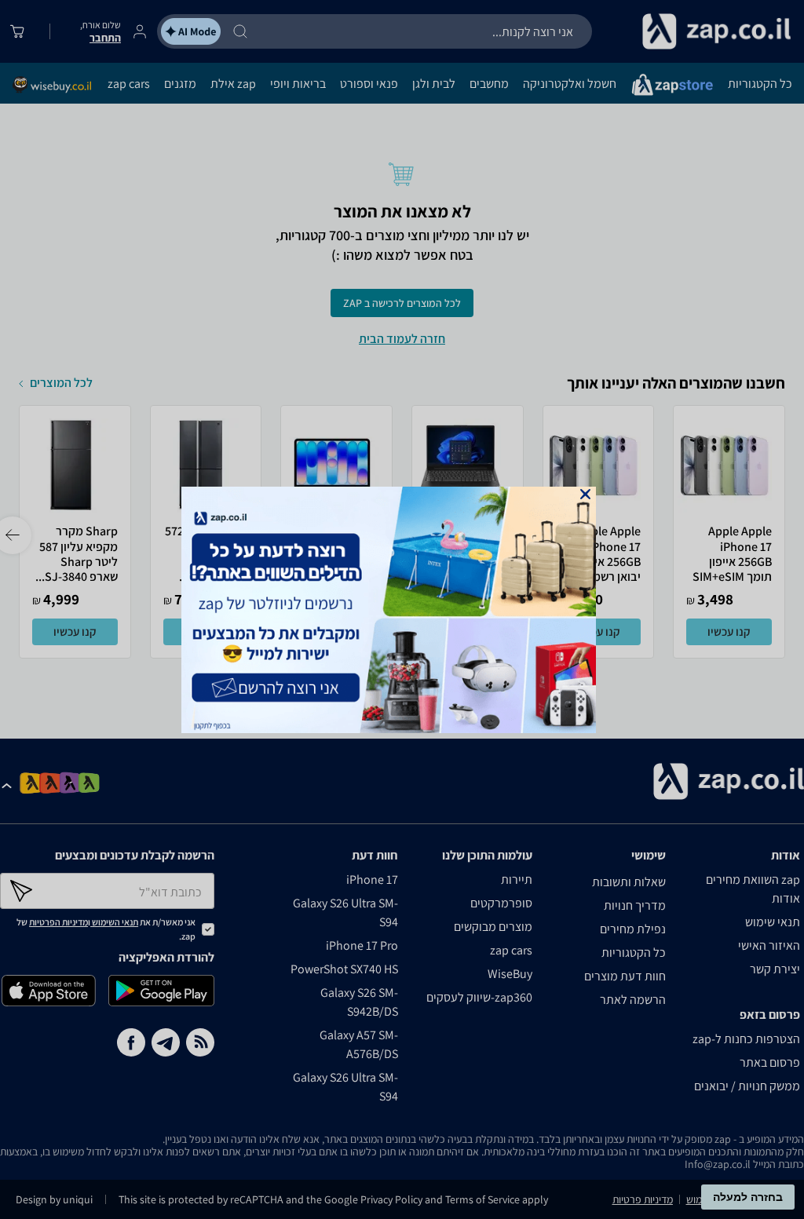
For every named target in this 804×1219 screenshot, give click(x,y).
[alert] (402, 610)
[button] (585, 494)
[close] (585, 494)
